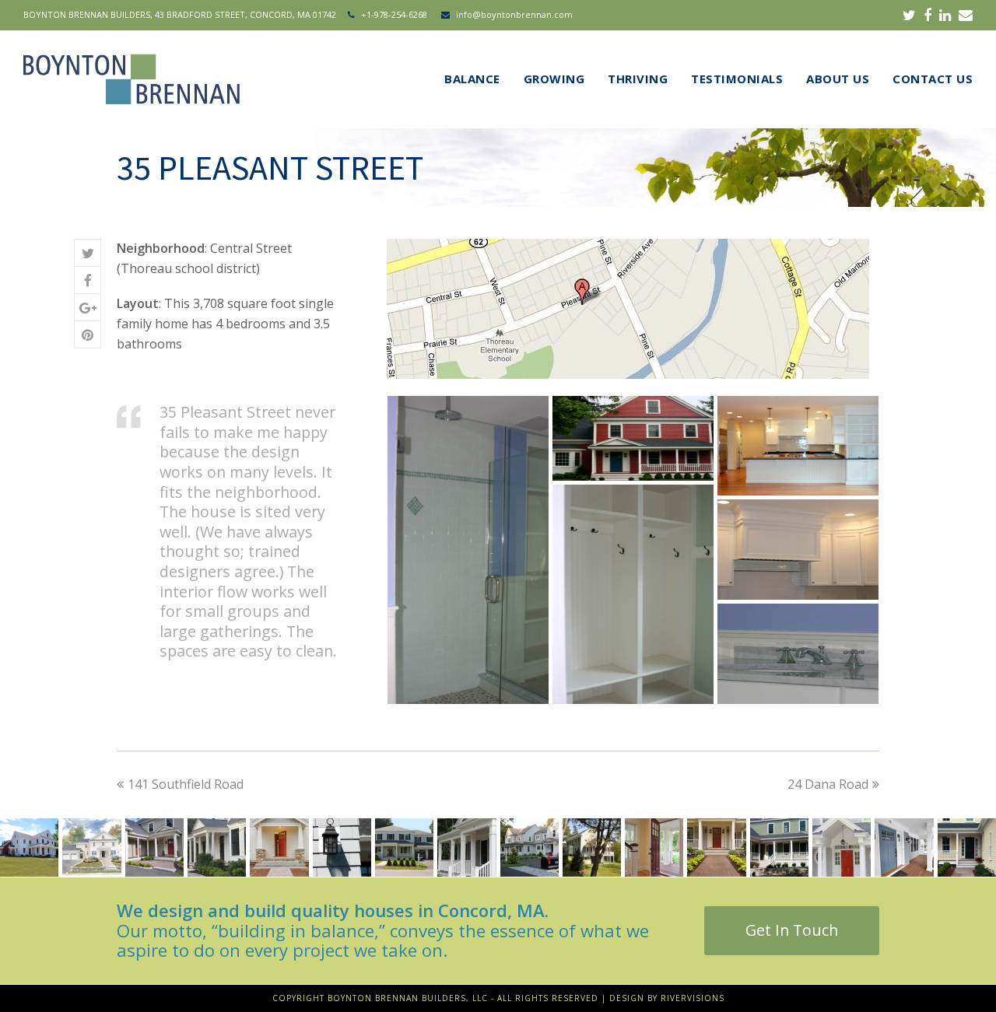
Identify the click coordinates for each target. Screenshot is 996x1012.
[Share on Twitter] (87, 253)
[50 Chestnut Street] (841, 847)
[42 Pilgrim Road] (904, 847)
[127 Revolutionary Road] (654, 847)
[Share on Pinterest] (87, 334)
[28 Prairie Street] (342, 847)
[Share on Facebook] (87, 280)
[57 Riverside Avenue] (404, 847)
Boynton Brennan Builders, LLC (408, 998)
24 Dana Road (827, 784)
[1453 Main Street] (154, 847)
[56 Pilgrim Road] (779, 847)
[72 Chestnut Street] (529, 847)
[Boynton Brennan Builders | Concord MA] (131, 77)
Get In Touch (791, 929)
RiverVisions (692, 998)
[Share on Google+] (87, 307)
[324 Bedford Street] (592, 847)
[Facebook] (927, 15)
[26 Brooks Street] (91, 847)
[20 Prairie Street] (967, 847)
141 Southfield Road (186, 784)
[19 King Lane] (466, 847)
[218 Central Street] (279, 847)
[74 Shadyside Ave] (29, 847)
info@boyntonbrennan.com (514, 14)
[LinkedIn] (945, 15)
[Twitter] (909, 15)
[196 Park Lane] (217, 847)
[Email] (966, 15)
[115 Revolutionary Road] (716, 847)
